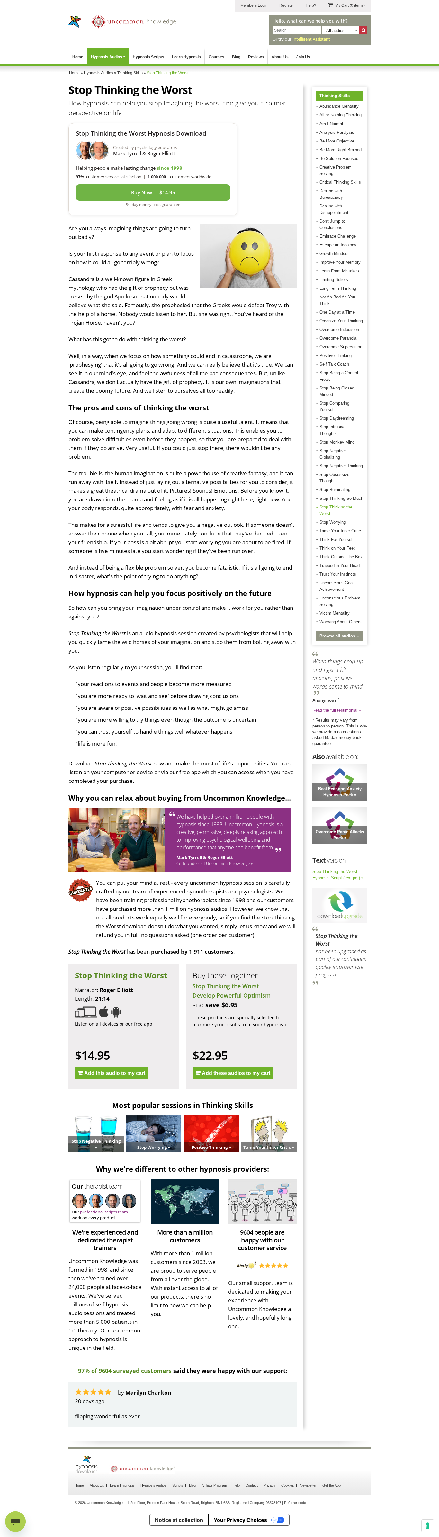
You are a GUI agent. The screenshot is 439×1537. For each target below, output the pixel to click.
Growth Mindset (334, 253)
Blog (236, 57)
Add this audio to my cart (114, 1073)
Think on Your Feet (337, 548)
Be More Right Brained (340, 149)
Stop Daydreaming (336, 418)
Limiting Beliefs (333, 279)
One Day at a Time (337, 312)
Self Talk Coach (334, 364)
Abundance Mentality (339, 106)
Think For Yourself (336, 539)
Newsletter (308, 1503)
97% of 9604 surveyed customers (125, 1371)
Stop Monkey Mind (336, 442)
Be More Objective (336, 141)
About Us (280, 57)
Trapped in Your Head (339, 565)
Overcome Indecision (339, 329)
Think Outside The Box (341, 556)
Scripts (177, 1503)
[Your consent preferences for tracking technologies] (428, 1526)
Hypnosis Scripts (148, 57)
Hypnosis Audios (106, 57)
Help (236, 1503)
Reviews (256, 57)
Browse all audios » (339, 636)
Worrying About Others (340, 621)
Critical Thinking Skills (340, 182)
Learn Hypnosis (186, 57)
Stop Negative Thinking (341, 465)
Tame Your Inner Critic (340, 530)
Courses (216, 57)
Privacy (269, 1503)
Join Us (303, 57)
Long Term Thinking (337, 288)
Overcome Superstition (340, 346)
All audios (335, 30)
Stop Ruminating (334, 489)
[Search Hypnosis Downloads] (363, 30)
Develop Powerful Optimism (232, 995)
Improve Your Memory (340, 262)
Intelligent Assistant (311, 39)
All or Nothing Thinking (340, 115)
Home (77, 57)
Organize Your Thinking (341, 320)
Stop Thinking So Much (341, 498)
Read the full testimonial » (336, 710)
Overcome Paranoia (337, 338)
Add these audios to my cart (236, 1073)
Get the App (331, 1503)
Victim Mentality (334, 613)
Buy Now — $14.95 (153, 192)
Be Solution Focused (338, 158)
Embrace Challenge (337, 236)
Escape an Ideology (337, 244)
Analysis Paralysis (336, 132)
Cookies (287, 1503)
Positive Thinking (335, 355)
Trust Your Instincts (337, 574)
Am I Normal (331, 123)
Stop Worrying (332, 522)
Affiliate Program (214, 1503)
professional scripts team (104, 1212)
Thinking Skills (334, 95)
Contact (252, 1503)
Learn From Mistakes (339, 271)
